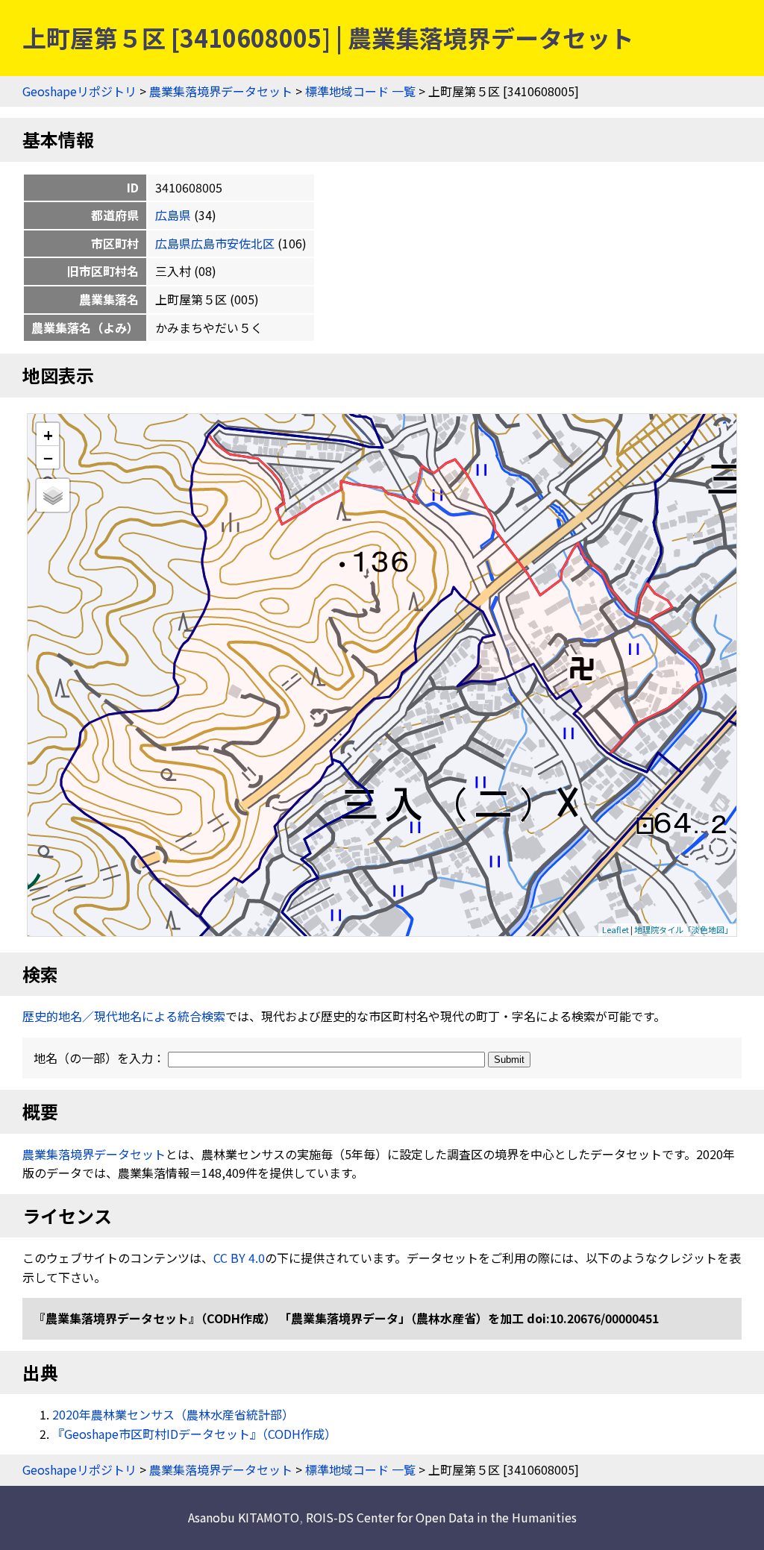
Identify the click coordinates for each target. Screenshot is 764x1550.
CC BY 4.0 (239, 1258)
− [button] (48, 457)
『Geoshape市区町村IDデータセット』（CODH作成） (194, 1434)
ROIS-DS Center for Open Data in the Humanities (441, 1517)
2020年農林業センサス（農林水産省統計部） (173, 1414)
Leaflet (615, 929)
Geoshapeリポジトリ (79, 91)
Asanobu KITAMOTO (243, 1517)
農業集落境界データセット (220, 91)
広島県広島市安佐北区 (215, 243)
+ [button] (48, 434)
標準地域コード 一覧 (360, 91)
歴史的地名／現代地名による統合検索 (123, 1016)
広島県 (173, 215)
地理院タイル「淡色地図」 (683, 929)
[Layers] (53, 495)
